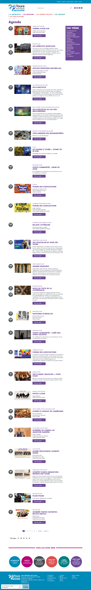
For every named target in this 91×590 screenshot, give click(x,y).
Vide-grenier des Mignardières (48, 133)
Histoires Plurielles (43, 314)
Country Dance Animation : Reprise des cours (46, 473)
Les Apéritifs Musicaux (44, 46)
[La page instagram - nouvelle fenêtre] (81, 8)
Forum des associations (44, 187)
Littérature (69, 45)
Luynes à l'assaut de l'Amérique (48, 411)
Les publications (17, 16)
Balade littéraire (41, 225)
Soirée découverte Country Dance (46, 452)
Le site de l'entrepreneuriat (27, 562)
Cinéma (68, 38)
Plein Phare (38, 496)
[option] (15, 562)
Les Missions (28, 14)
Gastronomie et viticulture (73, 44)
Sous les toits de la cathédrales (42, 289)
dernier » (46, 531)
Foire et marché (71, 42)
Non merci (20, 586)
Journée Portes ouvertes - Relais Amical (45, 513)
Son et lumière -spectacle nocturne (73, 53)
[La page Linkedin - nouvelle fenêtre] (79, 8)
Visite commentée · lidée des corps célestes (46, 334)
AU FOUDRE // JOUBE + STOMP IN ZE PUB (47, 150)
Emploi (76, 1)
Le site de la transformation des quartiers (39, 561)
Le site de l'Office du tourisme (63, 561)
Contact (80, 1)
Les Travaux (60, 14)
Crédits (73, 576)
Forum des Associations (44, 206)
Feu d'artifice (39, 87)
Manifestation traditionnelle (70, 47)
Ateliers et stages (71, 35)
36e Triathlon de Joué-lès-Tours (45, 243)
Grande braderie (41, 266)
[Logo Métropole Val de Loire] (14, 579)
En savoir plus (5, 587)
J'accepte (25, 587)
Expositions (69, 41)
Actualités (59, 1)
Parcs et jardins (70, 51)
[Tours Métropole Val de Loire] (17, 8)
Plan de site (74, 578)
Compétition (70, 39)
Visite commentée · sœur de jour (46, 168)
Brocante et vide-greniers (73, 36)
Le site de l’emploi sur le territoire (51, 561)
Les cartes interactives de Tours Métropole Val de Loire (76, 561)
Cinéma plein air (41, 28)
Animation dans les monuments (71, 31)
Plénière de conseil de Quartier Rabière (43, 431)
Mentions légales (75, 575)
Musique (69, 50)
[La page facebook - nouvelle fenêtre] (75, 8)
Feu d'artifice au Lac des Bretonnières (45, 110)
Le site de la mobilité (14, 562)
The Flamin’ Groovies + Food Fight (47, 375)
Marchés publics (70, 1)
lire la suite (38, 35)
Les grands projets (44, 14)
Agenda (63, 1)
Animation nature (71, 33)
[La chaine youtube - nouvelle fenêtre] (77, 8)
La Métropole (15, 14)
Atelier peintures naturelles (47, 68)
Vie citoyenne (70, 56)
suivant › (40, 531)
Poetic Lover (39, 394)
